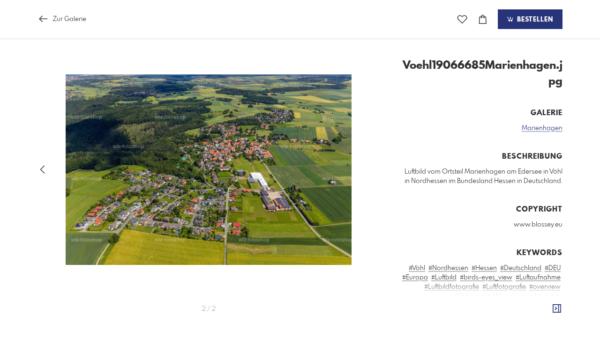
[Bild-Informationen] (556, 309)
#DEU (553, 268)
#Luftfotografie (504, 287)
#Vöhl (417, 268)
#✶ (556, 296)
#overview (545, 287)
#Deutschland (520, 268)
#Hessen (484, 268)
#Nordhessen (448, 268)
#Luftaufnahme (538, 277)
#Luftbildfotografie (451, 287)
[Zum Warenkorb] (482, 19)
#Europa (415, 277)
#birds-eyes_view (486, 277)
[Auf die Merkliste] (462, 19)
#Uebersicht (472, 296)
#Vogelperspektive (520, 296)
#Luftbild (444, 277)
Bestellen (534, 19)
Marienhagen (542, 128)
